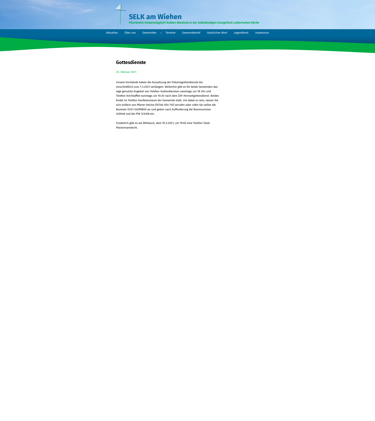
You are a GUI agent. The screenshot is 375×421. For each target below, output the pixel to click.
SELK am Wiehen (155, 16)
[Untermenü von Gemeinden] (161, 33)
